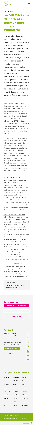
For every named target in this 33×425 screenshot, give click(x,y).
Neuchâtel (7, 391)
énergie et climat (19, 285)
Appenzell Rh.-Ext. (7, 377)
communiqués (9, 285)
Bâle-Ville (15, 381)
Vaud (23, 402)
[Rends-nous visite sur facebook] (28, 334)
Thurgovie (25, 398)
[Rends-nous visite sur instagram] (28, 342)
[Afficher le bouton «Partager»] (31, 423)
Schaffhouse (16, 395)
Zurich (15, 405)
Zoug (5, 405)
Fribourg (6, 384)
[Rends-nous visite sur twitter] (28, 338)
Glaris (23, 384)
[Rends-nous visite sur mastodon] (28, 359)
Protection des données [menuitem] (11, 418)
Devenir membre (16, 311)
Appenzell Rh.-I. (16, 377)
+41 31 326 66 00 (10, 353)
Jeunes (25, 405)
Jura (14, 388)
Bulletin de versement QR (11, 344)
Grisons (6, 388)
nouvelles (18, 287)
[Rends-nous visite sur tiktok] (28, 346)
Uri (4, 402)
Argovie (24, 377)
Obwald (24, 391)
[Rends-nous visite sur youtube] (28, 355)
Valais (14, 402)
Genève (15, 384)
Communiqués (9, 11)
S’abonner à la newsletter (16, 305)
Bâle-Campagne (7, 381)
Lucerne (24, 388)
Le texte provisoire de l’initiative (14, 214)
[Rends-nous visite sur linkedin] (28, 351)
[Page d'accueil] (7, 3)
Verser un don (16, 316)
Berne (24, 381)
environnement (9, 287)
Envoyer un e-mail (11, 348)
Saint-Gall (6, 395)
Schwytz (24, 395)
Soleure (6, 398)
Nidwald (15, 391)
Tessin (15, 398)
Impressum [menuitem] (24, 418)
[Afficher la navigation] (29, 3)
